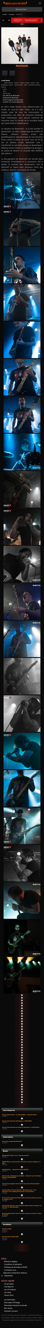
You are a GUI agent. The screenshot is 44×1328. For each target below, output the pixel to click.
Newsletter (8, 1276)
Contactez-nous (10, 1270)
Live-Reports (9, 1287)
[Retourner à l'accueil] (15, 3)
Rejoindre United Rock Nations (15, 1273)
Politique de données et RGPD (15, 1267)
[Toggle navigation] (40, 3)
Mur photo (8, 1308)
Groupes (11, 14)
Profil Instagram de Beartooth (13, 100)
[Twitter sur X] (12, 73)
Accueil (5, 14)
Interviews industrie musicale (15, 1305)
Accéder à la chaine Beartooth (12, 102)
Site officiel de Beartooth (11, 95)
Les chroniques (10, 1289)
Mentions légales (10, 1261)
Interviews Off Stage (12, 1302)
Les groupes (9, 1284)
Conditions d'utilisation (13, 1264)
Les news (7, 1292)
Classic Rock (9, 1295)
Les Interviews (9, 1300)
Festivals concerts (11, 1311)
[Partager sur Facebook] (4, 73)
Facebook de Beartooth (10, 98)
